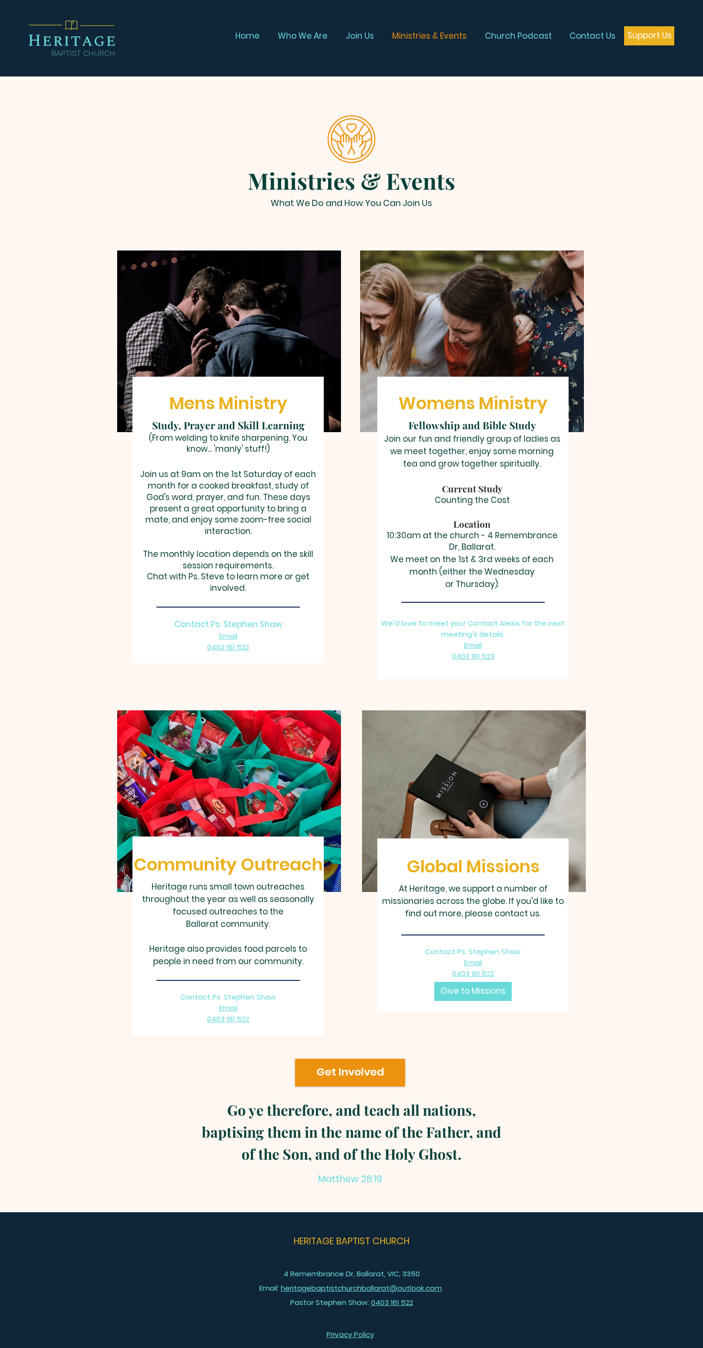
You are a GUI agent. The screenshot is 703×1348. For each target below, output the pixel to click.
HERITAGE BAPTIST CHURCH (351, 1241)
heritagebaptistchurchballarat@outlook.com (361, 1288)
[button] (350, 1334)
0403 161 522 (473, 973)
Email (228, 636)
